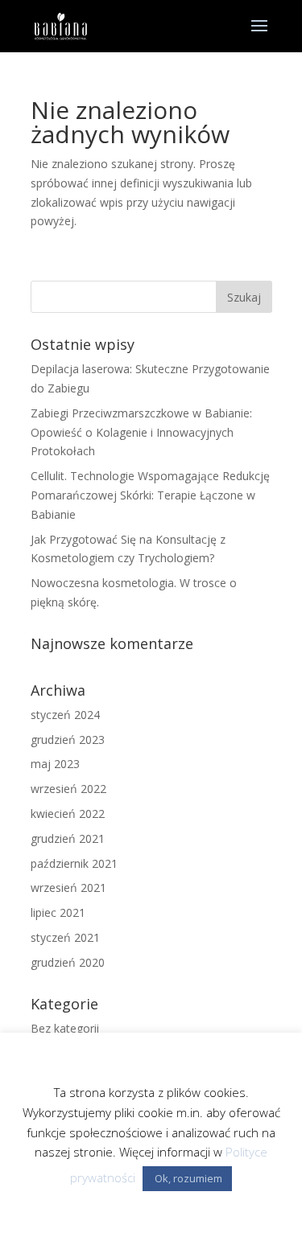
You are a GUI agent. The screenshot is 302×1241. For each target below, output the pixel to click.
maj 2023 (55, 763)
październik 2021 (74, 863)
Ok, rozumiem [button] (187, 1178)
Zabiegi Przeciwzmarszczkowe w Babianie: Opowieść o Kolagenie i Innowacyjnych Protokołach (141, 432)
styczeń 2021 (65, 937)
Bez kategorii (65, 1028)
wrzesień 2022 (68, 788)
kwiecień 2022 (68, 813)
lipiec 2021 (58, 912)
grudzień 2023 (68, 739)
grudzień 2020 (68, 962)
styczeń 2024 (65, 714)
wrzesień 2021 (68, 887)
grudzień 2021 (68, 838)
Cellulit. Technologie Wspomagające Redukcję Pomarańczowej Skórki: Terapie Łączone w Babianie (150, 495)
